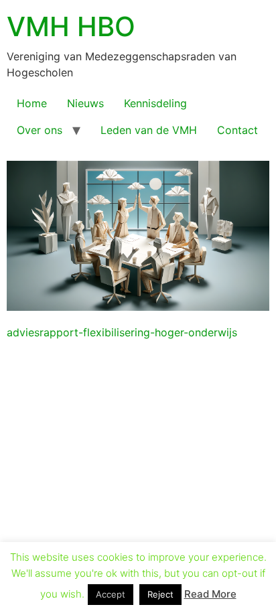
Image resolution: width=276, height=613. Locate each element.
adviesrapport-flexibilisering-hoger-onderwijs (122, 332)
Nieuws (85, 103)
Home (32, 103)
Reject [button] (160, 594)
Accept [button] (110, 594)
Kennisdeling (155, 103)
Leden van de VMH (148, 130)
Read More (210, 594)
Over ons (39, 130)
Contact (237, 130)
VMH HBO (71, 26)
